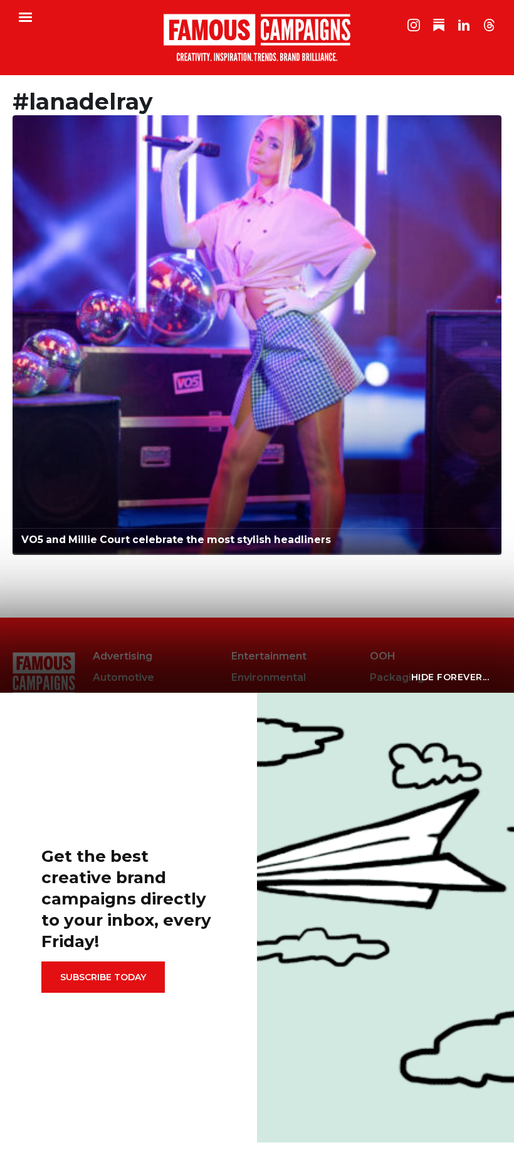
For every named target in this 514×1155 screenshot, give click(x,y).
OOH (383, 656)
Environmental (268, 677)
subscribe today (103, 977)
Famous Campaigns (257, 37)
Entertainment (269, 656)
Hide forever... (450, 677)
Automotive (123, 677)
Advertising (122, 656)
